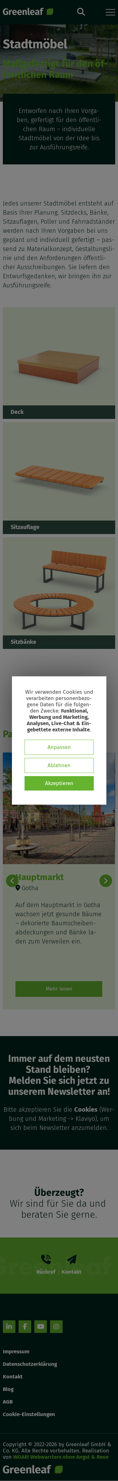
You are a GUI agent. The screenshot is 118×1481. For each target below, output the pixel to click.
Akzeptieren (59, 783)
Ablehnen (59, 765)
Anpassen (59, 747)
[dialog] (59, 740)
